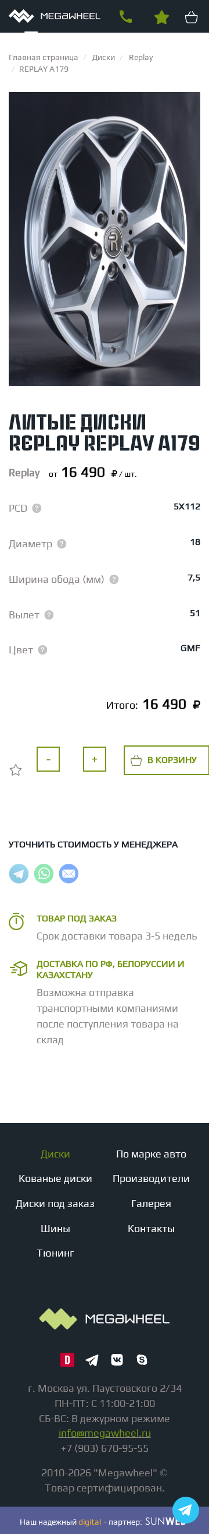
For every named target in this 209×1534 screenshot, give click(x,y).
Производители (151, 1178)
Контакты (151, 1228)
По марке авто (151, 1154)
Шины (55, 1228)
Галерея (151, 1203)
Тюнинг (55, 1253)
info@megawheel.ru (105, 1433)
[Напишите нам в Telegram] (185, 1510)
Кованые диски (55, 1178)
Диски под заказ (55, 1203)
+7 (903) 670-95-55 (125, 17)
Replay (24, 472)
